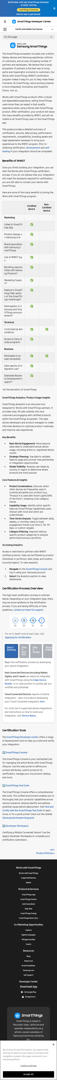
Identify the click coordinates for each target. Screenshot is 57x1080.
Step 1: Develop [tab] (11, 648)
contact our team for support (28, 609)
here (42, 701)
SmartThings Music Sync (28, 918)
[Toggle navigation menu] (5, 22)
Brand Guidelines (28, 966)
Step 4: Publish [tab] (49, 648)
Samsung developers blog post (18, 817)
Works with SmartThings (28, 873)
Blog (28, 956)
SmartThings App (28, 895)
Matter (28, 883)
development (33, 147)
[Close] (54, 8)
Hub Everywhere (28, 904)
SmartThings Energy (29, 913)
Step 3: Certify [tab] (36, 650)
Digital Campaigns (28, 935)
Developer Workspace (17, 825)
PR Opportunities (28, 940)
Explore (28, 930)
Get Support (28, 975)
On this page (10, 37)
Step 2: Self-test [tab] (24, 651)
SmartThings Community (28, 10)
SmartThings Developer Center (22, 737)
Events (28, 944)
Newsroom (28, 961)
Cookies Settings (28, 1065)
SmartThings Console (37, 569)
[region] (28, 1060)
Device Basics (29, 715)
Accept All (28, 1074)
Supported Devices (28, 878)
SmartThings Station (28, 899)
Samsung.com (28, 970)
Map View (28, 909)
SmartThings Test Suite (17, 785)
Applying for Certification (18, 637)
